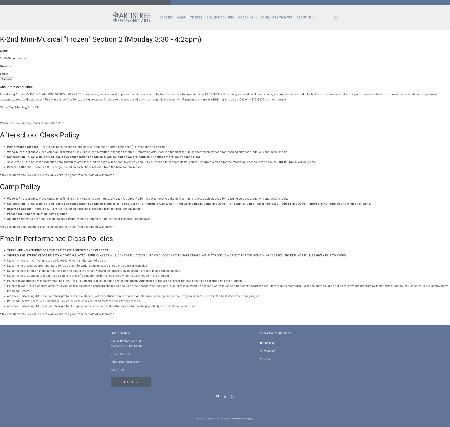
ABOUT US (130, 382)
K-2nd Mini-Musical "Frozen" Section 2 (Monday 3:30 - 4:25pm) (100, 39)
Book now (6, 79)
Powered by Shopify (242, 419)
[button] (247, 18)
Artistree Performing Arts (218, 419)
